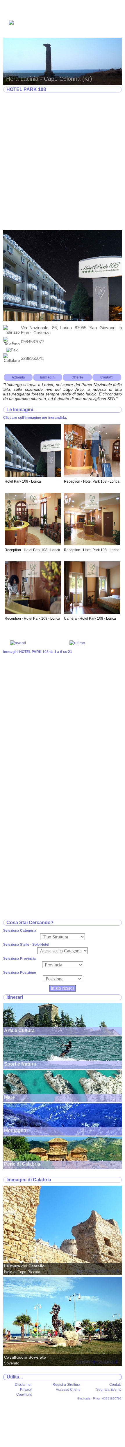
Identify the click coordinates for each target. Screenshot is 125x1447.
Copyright (24, 1394)
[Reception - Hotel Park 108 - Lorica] (92, 475)
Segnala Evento (109, 1390)
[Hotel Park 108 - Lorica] (33, 475)
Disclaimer (23, 1385)
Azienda (18, 377)
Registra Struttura (66, 1385)
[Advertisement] (62, 161)
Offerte (77, 377)
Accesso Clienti (68, 1390)
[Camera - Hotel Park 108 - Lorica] (92, 612)
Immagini (47, 377)
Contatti (106, 377)
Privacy (26, 1390)
